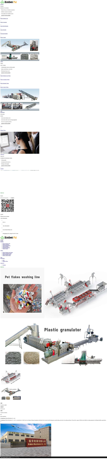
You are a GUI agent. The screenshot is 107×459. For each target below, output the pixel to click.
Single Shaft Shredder (6, 245)
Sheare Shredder (5, 246)
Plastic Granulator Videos (7, 253)
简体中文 (2, 192)
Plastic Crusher (5, 248)
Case (1, 111)
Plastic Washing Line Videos (8, 252)
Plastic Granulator (6, 244)
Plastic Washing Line (6, 243)
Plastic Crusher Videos (7, 255)
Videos (1, 61)
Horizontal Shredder (6, 247)
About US (2, 154)
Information (2, 112)
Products (2, 4)
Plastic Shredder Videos (7, 254)
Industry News (5, 261)
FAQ (3, 260)
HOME (1, 240)
